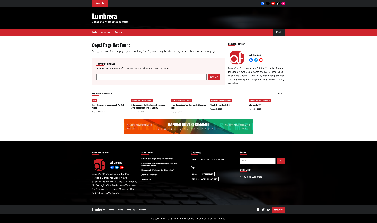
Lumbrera (104, 16)
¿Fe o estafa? (255, 104)
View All (281, 93)
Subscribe (278, 209)
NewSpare (203, 218)
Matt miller (207, 174)
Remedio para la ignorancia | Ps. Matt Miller (108, 106)
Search (214, 76)
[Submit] (281, 161)
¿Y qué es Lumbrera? (251, 176)
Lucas (195, 174)
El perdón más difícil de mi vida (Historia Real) (188, 106)
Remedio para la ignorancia (204, 179)
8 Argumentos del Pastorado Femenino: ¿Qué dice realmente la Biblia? (148, 106)
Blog (94, 100)
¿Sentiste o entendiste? (220, 104)
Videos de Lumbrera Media (142, 100)
